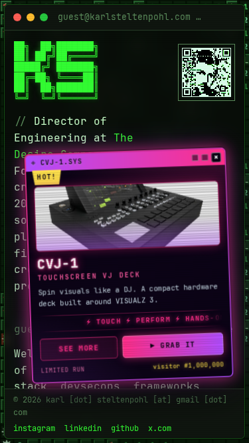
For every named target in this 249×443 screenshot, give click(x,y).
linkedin (83, 428)
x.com (159, 428)
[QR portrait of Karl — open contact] (206, 72)
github (125, 428)
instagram (34, 428)
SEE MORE (78, 348)
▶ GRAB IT (172, 344)
